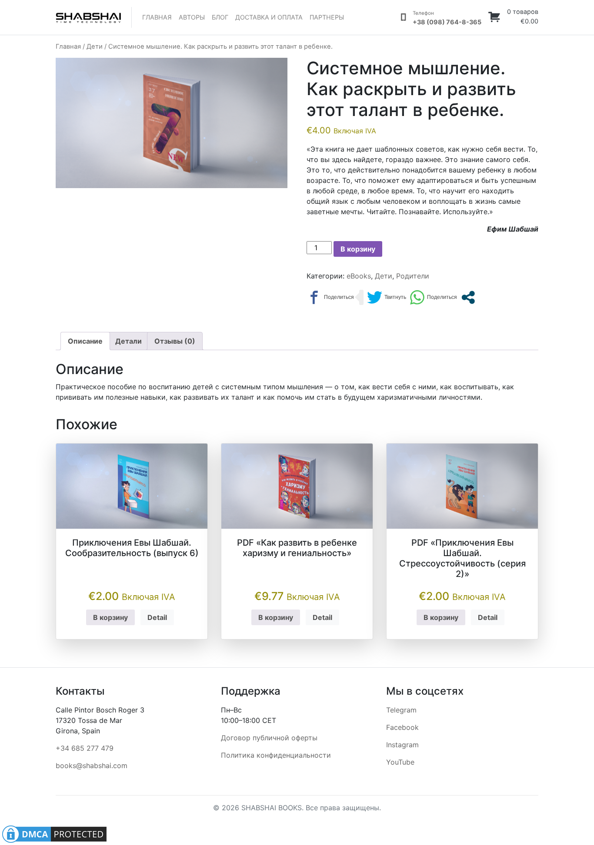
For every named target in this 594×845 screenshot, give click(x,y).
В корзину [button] (110, 617)
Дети (95, 46)
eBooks (359, 276)
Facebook (402, 727)
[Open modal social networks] (468, 297)
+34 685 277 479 (84, 748)
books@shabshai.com (91, 765)
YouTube (400, 762)
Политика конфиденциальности (276, 755)
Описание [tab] (85, 341)
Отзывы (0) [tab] (174, 341)
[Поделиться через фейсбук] (330, 297)
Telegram (401, 710)
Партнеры (327, 17)
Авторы (192, 17)
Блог (220, 17)
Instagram (402, 744)
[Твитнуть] (386, 297)
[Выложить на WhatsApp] (433, 297)
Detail (157, 617)
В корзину (357, 249)
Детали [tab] (128, 341)
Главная (157, 17)
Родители (412, 276)
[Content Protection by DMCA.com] (54, 833)
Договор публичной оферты (269, 737)
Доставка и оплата (269, 17)
